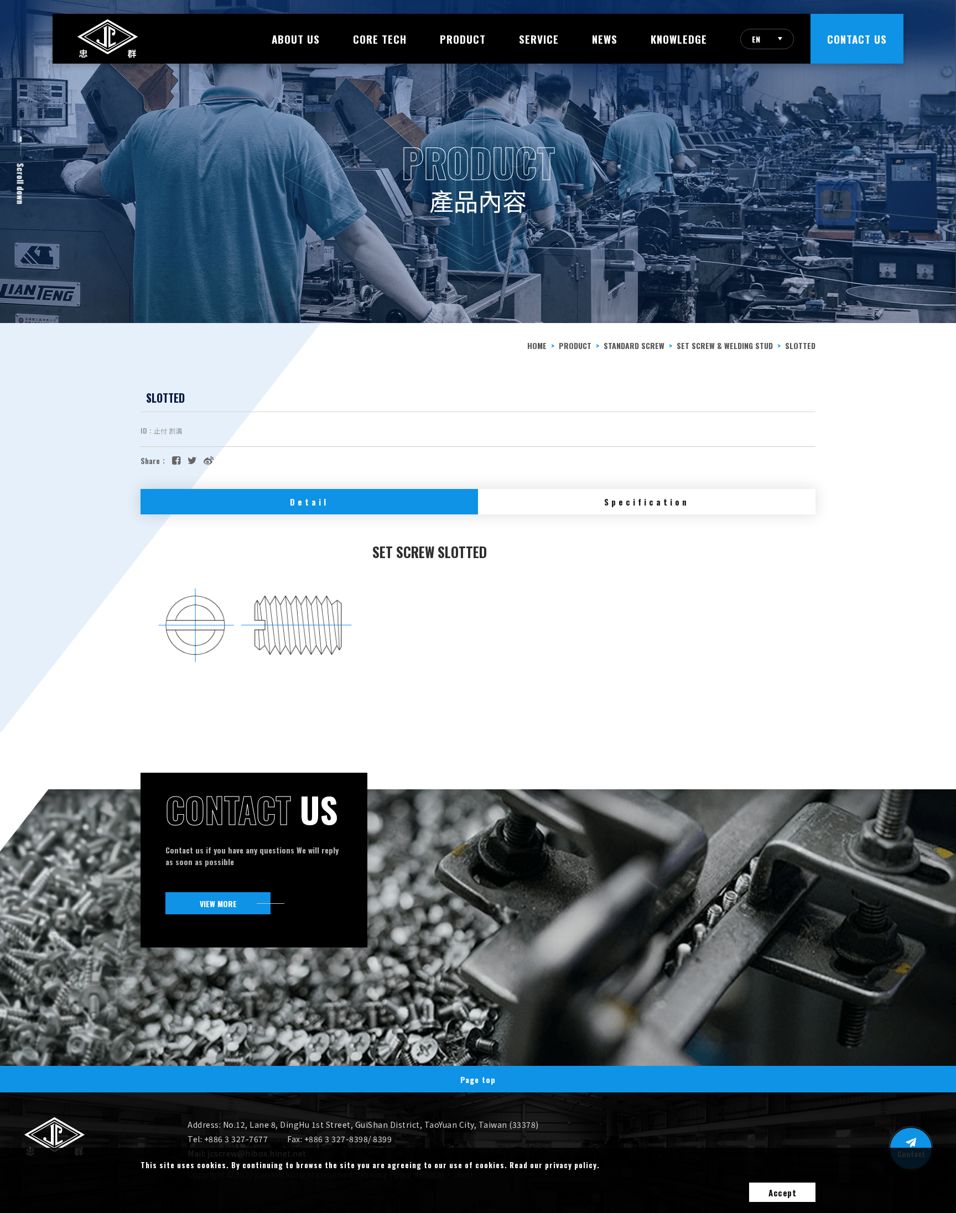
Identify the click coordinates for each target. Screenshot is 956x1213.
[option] (478, 161)
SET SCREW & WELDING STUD (725, 345)
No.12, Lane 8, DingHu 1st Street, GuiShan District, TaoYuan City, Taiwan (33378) (381, 1124)
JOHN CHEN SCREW (107, 39)
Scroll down (21, 184)
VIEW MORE (218, 903)
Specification (646, 502)
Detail (309, 502)
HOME (537, 345)
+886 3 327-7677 (236, 1138)
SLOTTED (800, 345)
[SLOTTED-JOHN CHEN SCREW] (192, 459)
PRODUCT (575, 345)
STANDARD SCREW (634, 345)
